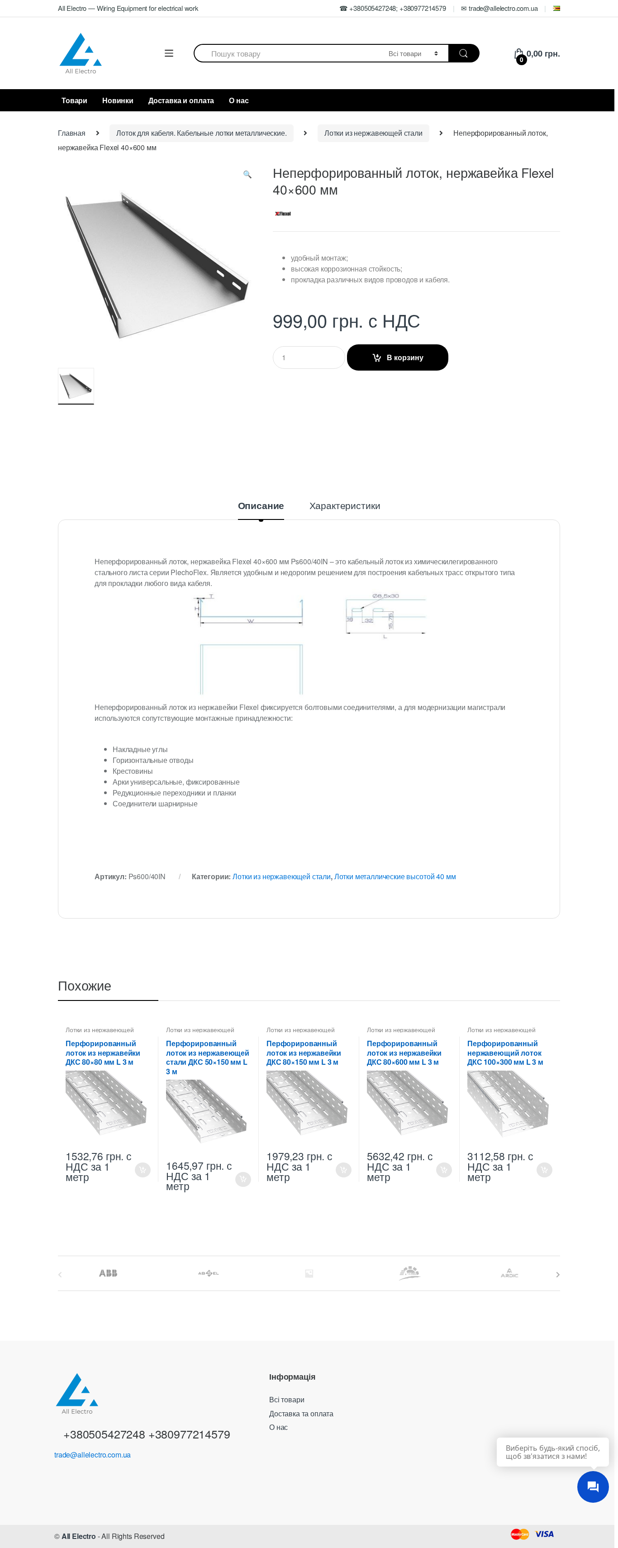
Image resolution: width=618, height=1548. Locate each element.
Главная (72, 133)
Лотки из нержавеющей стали (373, 133)
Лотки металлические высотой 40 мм (395, 876)
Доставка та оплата (301, 1413)
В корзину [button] (142, 1169)
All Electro (79, 1536)
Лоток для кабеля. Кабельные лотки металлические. (201, 133)
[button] (247, 176)
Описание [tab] (261, 506)
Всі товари (286, 1399)
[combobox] (286, 53)
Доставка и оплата (181, 100)
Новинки (117, 100)
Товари (74, 100)
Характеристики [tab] (344, 506)
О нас (238, 100)
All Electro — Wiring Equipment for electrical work (128, 8)
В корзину (405, 357)
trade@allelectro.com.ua (92, 1454)
